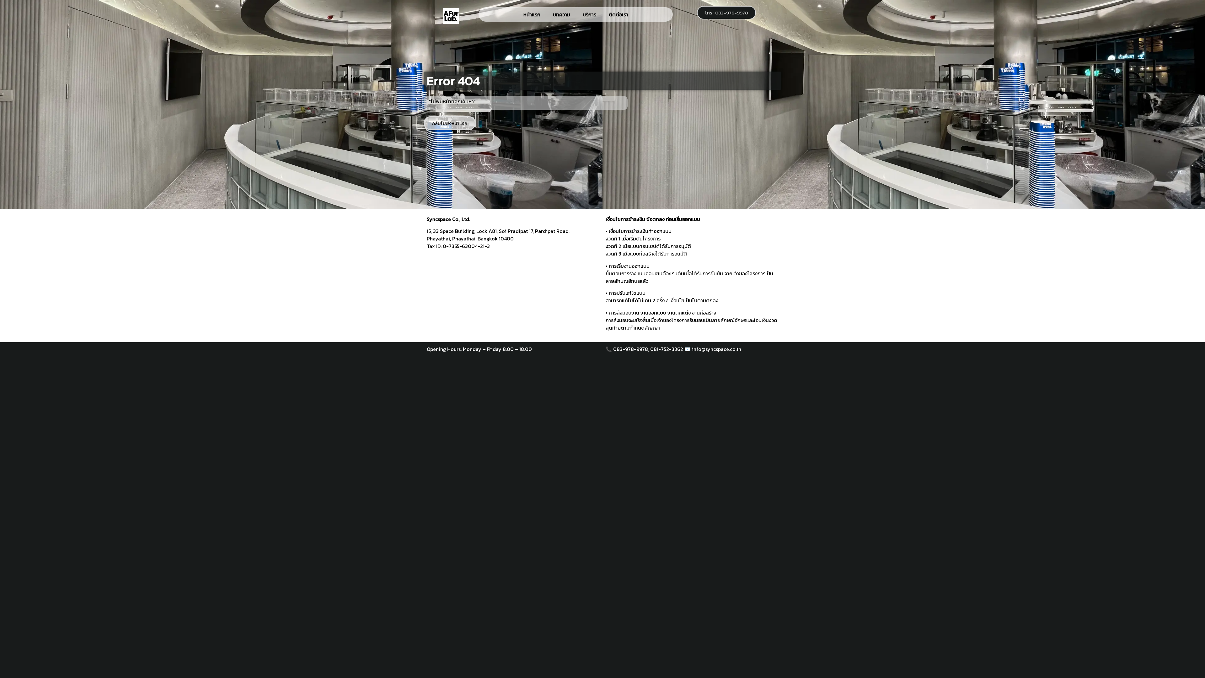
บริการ (589, 14)
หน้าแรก (531, 14)
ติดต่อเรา (618, 14)
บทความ (561, 14)
